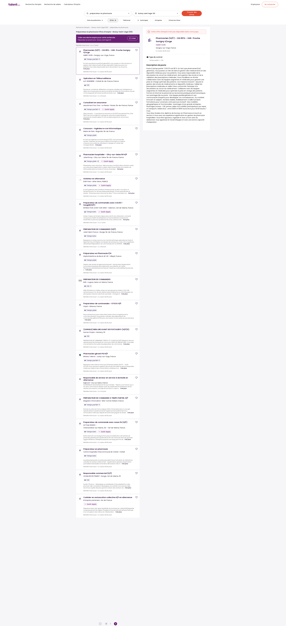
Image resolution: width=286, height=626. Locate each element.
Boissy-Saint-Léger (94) (100, 27)
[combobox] (108, 13)
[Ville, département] (155, 13)
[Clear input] (129, 13)
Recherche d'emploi (83, 27)
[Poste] (106, 13)
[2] (115, 623)
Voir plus (86, 69)
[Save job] (136, 50)
